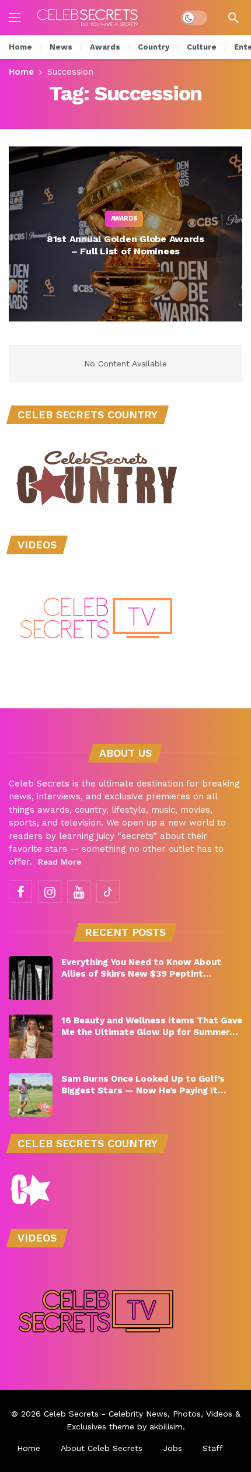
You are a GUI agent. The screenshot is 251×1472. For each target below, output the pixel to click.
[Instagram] (49, 891)
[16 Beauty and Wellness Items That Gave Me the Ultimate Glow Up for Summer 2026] (31, 1036)
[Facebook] (20, 891)
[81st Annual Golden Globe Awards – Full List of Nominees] (125, 233)
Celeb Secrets (71, 1413)
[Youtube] (78, 891)
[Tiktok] (108, 891)
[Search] (233, 17)
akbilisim (166, 1426)
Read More (59, 861)
